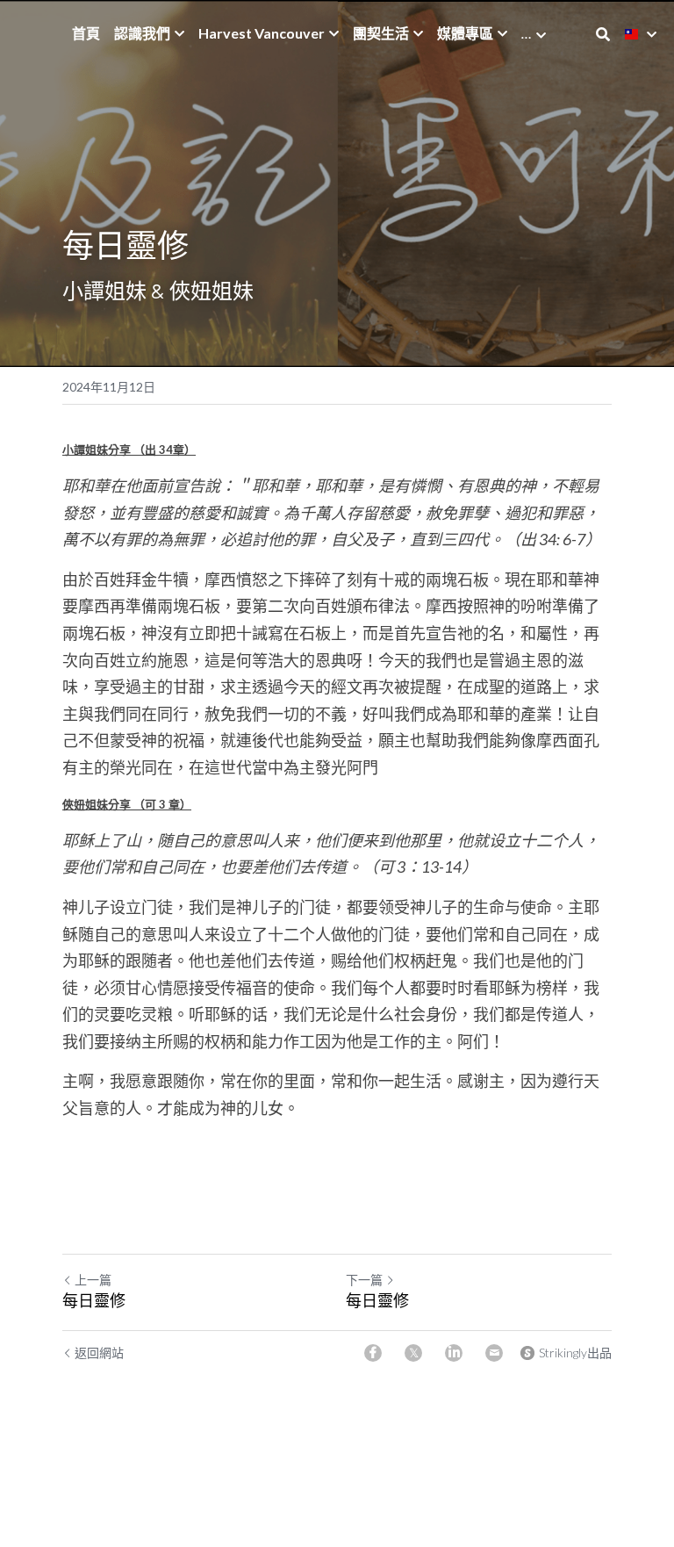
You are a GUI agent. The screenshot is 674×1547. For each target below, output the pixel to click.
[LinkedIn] (453, 1353)
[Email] (494, 1353)
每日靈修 (93, 1300)
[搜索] (603, 34)
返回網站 (99, 1352)
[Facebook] (373, 1353)
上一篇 (93, 1279)
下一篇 (364, 1279)
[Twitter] (413, 1353)
